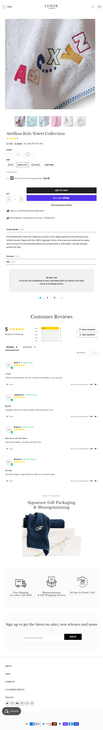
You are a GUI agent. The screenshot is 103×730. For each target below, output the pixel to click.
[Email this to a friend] (62, 298)
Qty (8, 194)
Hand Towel (49, 165)
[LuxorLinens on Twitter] (7, 703)
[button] (91, 384)
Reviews (10, 347)
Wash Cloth (22, 165)
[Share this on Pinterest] (55, 298)
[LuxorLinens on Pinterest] (22, 703)
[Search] (93, 7)
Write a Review (88, 329)
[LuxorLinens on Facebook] (12, 703)
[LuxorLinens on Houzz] (32, 703)
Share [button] (10, 384)
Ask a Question (88, 334)
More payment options (61, 204)
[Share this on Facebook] (48, 298)
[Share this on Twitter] (40, 298)
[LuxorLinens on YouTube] (17, 703)
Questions (27, 347)
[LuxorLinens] (51, 6)
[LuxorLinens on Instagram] (27, 703)
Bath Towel (36, 165)
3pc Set (11, 165)
